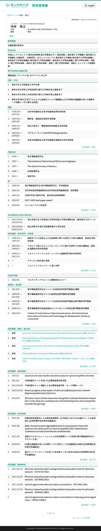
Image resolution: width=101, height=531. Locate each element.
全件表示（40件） (89, 408)
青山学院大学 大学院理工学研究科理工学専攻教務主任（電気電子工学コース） (62, 219)
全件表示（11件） (89, 270)
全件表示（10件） (89, 210)
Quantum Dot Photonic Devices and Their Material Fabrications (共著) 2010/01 (58, 333)
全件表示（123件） (88, 366)
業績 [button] (11, 36)
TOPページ (12, 15)
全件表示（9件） (89, 323)
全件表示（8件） (89, 147)
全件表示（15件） (89, 504)
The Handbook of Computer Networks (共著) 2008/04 (47, 353)
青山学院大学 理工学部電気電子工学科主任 (46, 226)
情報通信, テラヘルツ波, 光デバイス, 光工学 (27, 75)
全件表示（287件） (88, 459)
